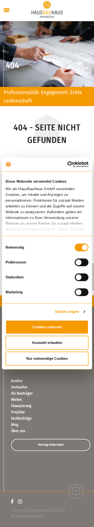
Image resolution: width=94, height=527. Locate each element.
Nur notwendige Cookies (47, 358)
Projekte (18, 412)
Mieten (16, 399)
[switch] (81, 262)
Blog (14, 424)
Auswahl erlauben (47, 343)
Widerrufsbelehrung (27, 516)
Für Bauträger (22, 393)
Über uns (18, 431)
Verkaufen (19, 387)
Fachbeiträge (21, 418)
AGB (59, 510)
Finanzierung (21, 406)
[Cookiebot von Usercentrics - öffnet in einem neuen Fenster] (67, 164)
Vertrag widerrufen (51, 445)
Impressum (20, 510)
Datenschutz (43, 510)
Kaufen (16, 381)
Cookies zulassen (47, 327)
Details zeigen (67, 311)
